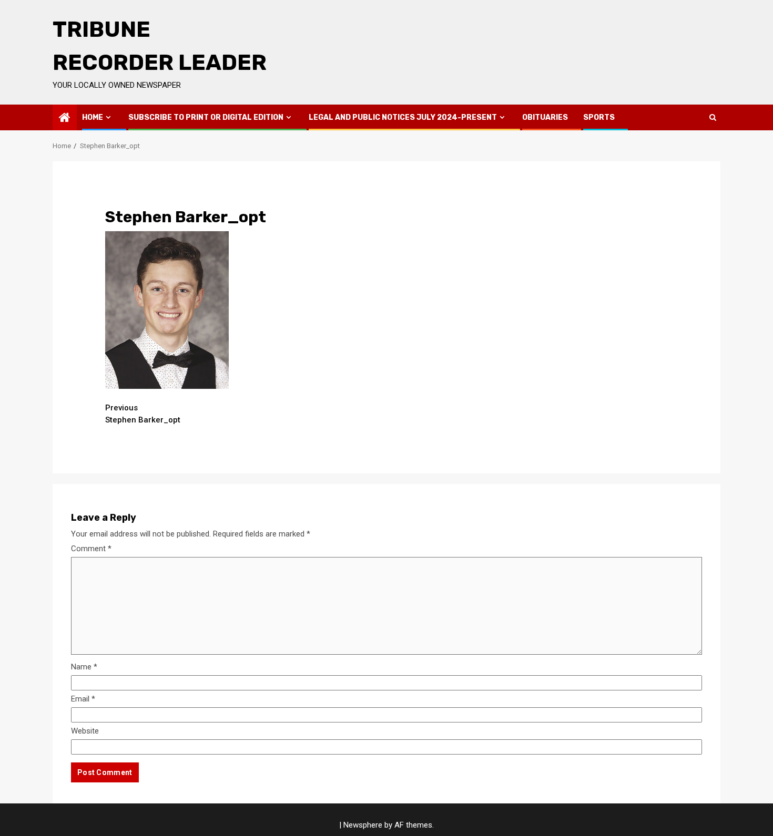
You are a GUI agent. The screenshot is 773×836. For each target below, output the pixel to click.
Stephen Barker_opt (142, 414)
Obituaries (545, 117)
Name (84, 667)
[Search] (712, 117)
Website (85, 731)
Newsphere (362, 825)
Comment (91, 548)
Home (92, 117)
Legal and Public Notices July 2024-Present (403, 117)
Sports (599, 117)
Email (83, 699)
